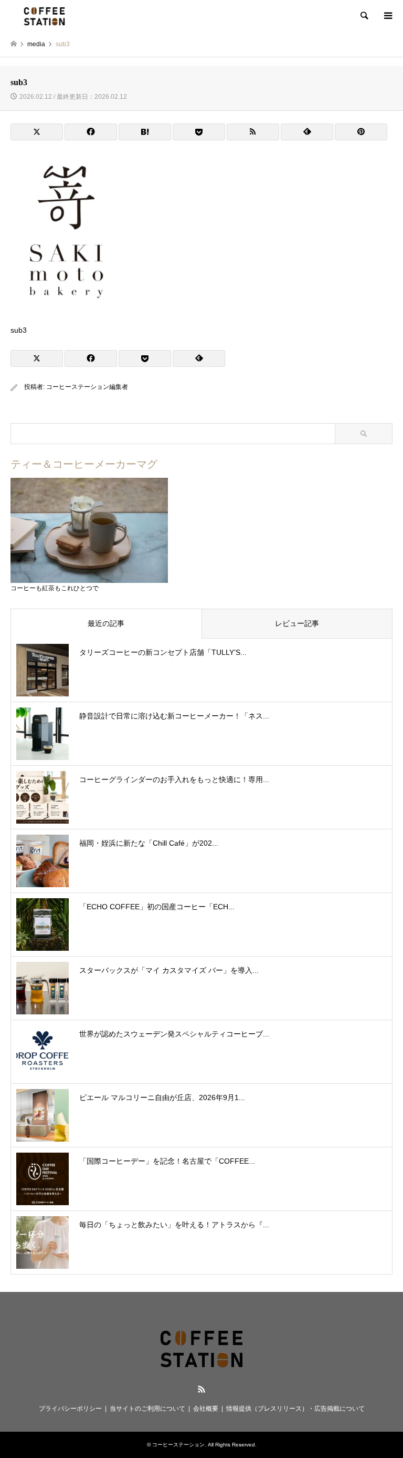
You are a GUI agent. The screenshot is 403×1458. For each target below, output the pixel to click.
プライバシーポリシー (70, 1408)
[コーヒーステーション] (44, 15)
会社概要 (205, 1408)
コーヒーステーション (178, 1444)
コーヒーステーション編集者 (87, 387)
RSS (201, 1389)
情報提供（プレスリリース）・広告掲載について (295, 1408)
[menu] (387, 16)
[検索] (363, 16)
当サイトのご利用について (147, 1408)
